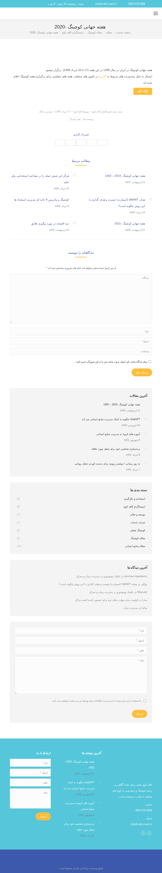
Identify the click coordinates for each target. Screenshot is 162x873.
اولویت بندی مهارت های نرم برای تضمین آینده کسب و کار (106, 599)
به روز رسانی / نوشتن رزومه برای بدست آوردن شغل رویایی (107, 463)
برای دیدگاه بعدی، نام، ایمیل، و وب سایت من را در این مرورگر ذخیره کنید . (111, 361)
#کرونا (102, 76)
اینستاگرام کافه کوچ (102, 111)
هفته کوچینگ (75, 119)
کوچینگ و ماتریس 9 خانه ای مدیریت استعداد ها (41, 199)
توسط (81, 111)
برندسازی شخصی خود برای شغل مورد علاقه (115, 448)
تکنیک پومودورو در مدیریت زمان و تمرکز (98, 576)
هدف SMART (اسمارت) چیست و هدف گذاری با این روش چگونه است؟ (117, 203)
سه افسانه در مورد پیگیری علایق (50, 223)
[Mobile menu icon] (155, 13)
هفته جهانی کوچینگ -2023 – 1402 (125, 175)
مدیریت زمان (130, 607)
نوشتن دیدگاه (45, 111)
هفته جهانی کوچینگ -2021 (130, 223)
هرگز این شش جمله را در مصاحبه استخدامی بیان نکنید (40, 179)
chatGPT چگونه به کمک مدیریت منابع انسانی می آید (111, 419)
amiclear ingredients (135, 576)
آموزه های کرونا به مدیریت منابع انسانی (118, 434)
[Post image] (150, 175)
